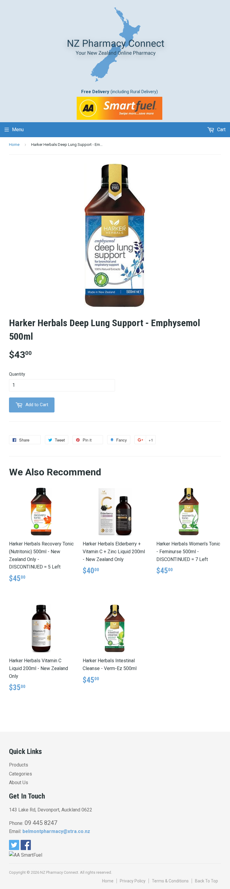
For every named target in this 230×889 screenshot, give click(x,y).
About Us (18, 782)
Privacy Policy (133, 881)
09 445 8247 (41, 822)
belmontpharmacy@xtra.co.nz (56, 831)
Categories (20, 774)
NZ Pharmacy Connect (59, 872)
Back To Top (206, 881)
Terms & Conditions (170, 881)
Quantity (17, 374)
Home (14, 144)
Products (18, 765)
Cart (221, 129)
